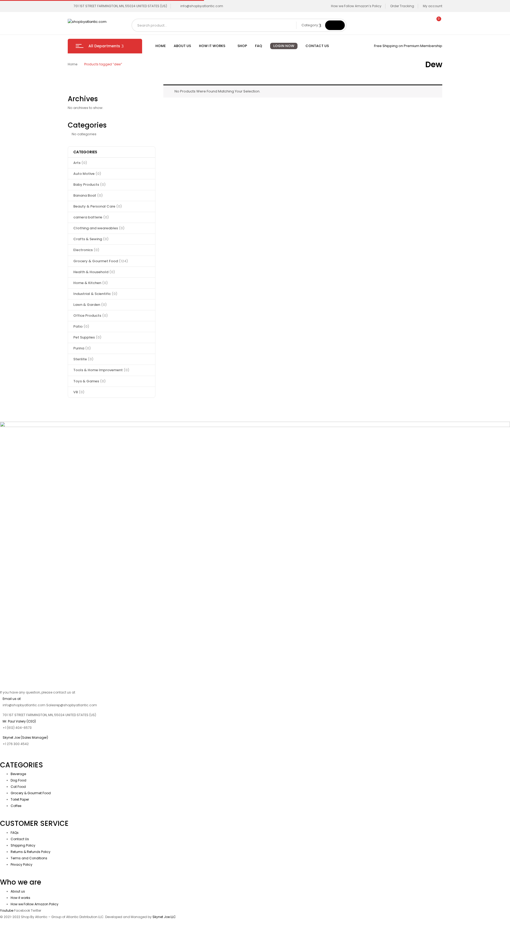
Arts (80, 162)
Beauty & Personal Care (97, 206)
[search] (335, 25)
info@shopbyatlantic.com (201, 6)
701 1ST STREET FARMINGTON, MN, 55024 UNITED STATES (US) (120, 6)
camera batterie (91, 217)
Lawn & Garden (90, 304)
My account (432, 6)
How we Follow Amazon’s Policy (356, 6)
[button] (436, 22)
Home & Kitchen (90, 282)
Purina (82, 348)
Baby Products (89, 184)
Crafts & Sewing (91, 239)
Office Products (90, 315)
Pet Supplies (87, 337)
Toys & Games (89, 381)
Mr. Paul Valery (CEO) (19, 721)
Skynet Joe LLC (164, 917)
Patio (81, 326)
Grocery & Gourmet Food (100, 261)
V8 (78, 392)
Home (72, 64)
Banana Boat (88, 195)
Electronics (86, 249)
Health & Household (94, 271)
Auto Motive (87, 173)
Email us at (12, 698)
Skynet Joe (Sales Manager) (25, 737)
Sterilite (83, 359)
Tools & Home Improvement (101, 370)
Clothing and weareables (99, 228)
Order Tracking (402, 6)
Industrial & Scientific (95, 293)
